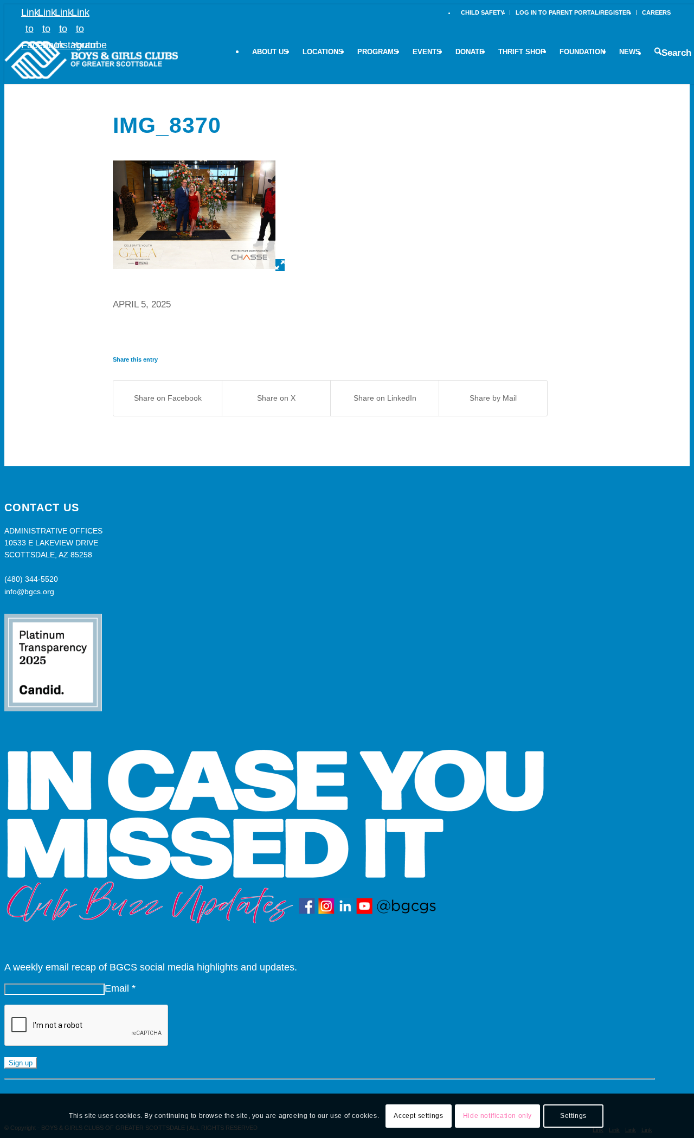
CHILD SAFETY (482, 12)
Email (120, 988)
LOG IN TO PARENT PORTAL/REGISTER (573, 12)
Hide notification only (497, 1116)
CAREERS (656, 12)
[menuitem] (482, 12)
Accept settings (418, 1116)
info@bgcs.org (29, 591)
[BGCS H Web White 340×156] (91, 60)
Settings (573, 1116)
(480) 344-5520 (31, 579)
